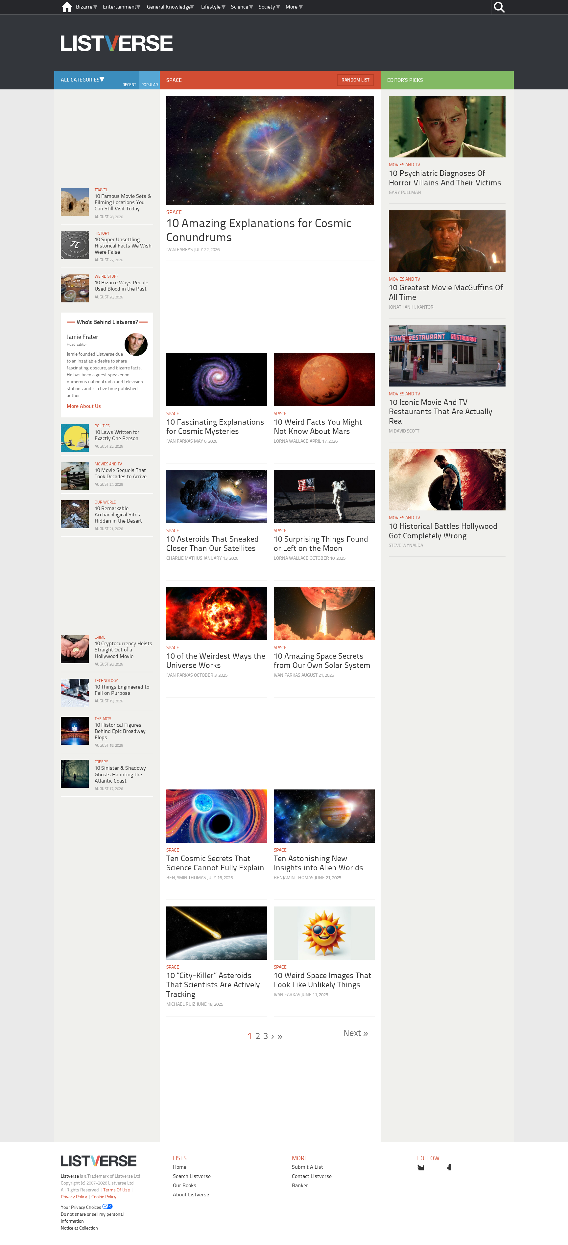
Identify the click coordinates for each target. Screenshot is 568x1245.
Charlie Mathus (184, 558)
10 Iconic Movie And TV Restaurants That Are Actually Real (440, 412)
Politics (102, 426)
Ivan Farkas (179, 249)
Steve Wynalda (406, 545)
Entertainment (119, 7)
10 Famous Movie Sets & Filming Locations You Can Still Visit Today (123, 203)
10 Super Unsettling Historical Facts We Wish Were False (123, 246)
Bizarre (84, 7)
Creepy (101, 762)
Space (174, 212)
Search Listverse (192, 1176)
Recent (129, 85)
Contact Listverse (312, 1176)
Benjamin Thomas (186, 878)
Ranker (300, 1185)
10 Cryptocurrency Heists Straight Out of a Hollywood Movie (123, 650)
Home (179, 1167)
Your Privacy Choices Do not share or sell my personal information (92, 1214)
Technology (106, 681)
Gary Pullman (405, 192)
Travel (101, 190)
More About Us (84, 406)
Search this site (499, 7)
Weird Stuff (107, 276)
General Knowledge (169, 7)
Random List (355, 80)
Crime (100, 637)
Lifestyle (211, 7)
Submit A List (307, 1167)
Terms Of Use (116, 1190)
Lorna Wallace (291, 441)
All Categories (80, 80)
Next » (355, 1033)
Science (239, 7)
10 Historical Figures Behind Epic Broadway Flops (120, 731)
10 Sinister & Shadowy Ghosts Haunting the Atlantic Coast (120, 774)
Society (267, 7)
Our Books (184, 1185)
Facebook (434, 1167)
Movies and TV (108, 464)
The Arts (103, 719)
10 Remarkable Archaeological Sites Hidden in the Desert (118, 515)
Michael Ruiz (180, 1004)
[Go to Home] (117, 70)
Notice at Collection (79, 1228)
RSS (461, 1167)
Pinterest (447, 1167)
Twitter (420, 1167)
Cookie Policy (103, 1197)
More (291, 7)
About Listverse (191, 1195)
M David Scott (404, 431)
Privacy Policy (74, 1197)
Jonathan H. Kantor (411, 307)
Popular (149, 85)
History (102, 233)
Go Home (67, 7)
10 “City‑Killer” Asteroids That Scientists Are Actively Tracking (213, 985)
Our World (105, 502)
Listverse (70, 1176)
